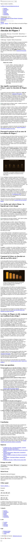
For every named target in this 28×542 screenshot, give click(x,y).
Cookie (4, 533)
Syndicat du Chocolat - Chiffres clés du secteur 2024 (14, 459)
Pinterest (17, 465)
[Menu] (10, 17)
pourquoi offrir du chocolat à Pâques (11, 388)
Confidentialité (6, 532)
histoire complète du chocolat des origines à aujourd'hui (13, 441)
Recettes (5, 10)
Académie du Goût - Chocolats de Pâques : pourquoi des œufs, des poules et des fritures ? (14, 448)
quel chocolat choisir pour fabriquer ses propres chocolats (13, 310)
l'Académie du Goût (16, 194)
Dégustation (5, 9)
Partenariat (5, 524)
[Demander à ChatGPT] (2, 498)
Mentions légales (6, 531)
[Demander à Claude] (6, 498)
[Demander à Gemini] (4, 498)
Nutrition (5, 8)
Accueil (2, 23)
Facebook (4, 465)
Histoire (5, 12)
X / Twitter (10, 465)
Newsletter (5, 525)
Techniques (5, 13)
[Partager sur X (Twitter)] (4, 493)
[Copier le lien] (9, 493)
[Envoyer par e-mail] (6, 493)
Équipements (6, 14)
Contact (5, 523)
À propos (5, 522)
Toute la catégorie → (5, 485)
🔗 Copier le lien (23, 465)
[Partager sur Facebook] (2, 493)
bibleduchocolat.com (17, 536)
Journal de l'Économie (21, 50)
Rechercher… (5, 17)
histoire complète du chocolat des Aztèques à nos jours (13, 128)
